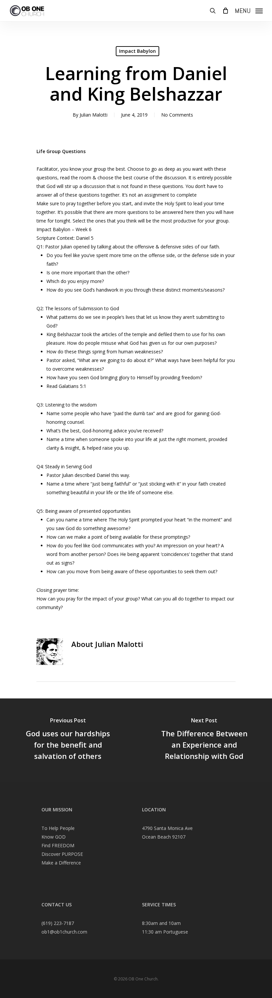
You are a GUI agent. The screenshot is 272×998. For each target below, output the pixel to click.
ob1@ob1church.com (64, 932)
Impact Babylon (137, 51)
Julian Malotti (93, 115)
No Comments (177, 115)
